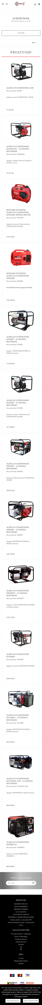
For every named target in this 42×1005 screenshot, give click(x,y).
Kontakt (21, 963)
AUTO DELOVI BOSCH (21, 914)
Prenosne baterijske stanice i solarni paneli (21, 922)
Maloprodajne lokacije (21, 961)
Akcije (21, 925)
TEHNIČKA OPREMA (21, 909)
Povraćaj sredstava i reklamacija (21, 934)
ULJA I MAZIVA (21, 912)
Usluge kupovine (21, 942)
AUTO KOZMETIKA (21, 906)
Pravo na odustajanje (21, 936)
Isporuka (21, 944)
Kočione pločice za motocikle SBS (21, 920)
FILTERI (21, 33)
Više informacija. (13, 1001)
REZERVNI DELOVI (21, 904)
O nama (21, 958)
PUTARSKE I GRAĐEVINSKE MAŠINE (21, 917)
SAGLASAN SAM (31, 1001)
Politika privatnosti (21, 939)
